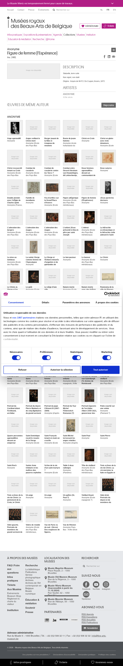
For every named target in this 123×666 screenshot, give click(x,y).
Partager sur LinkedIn (109, 56)
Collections (69, 34)
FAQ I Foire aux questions (13, 569)
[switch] (46, 357)
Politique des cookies (107, 654)
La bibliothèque (32, 569)
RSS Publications (90, 622)
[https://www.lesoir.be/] (64, 619)
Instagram (106, 589)
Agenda (57, 34)
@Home (50, 39)
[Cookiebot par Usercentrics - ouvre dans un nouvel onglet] (106, 294)
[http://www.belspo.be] (47, 620)
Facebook (86, 589)
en (114, 10)
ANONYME (69, 95)
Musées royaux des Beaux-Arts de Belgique (7, 19)
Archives (29, 580)
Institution (91, 34)
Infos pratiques (14, 34)
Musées (81, 34)
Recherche (38, 39)
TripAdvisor (86, 599)
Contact (21, 10)
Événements (43, 10)
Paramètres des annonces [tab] (76, 302)
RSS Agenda (88, 614)
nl (101, 10)
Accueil (10, 10)
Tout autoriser (100, 370)
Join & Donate (91, 26)
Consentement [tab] (16, 302)
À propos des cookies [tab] (107, 302)
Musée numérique (30, 592)
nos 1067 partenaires (24, 317)
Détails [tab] (45, 302)
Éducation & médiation (19, 39)
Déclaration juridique (86, 654)
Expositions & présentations (37, 34)
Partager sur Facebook (104, 56)
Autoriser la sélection (61, 370)
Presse (31, 10)
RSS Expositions (89, 617)
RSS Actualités (89, 619)
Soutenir (30, 607)
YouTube (96, 589)
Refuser (22, 370)
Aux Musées (14, 589)
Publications (31, 572)
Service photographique (32, 576)
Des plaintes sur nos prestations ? (36, 654)
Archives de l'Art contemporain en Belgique (33, 585)
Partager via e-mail (113, 56)
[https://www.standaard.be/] (74, 620)
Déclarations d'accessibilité (64, 654)
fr (108, 10)
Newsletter (92, 628)
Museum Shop (14, 596)
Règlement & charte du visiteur (13, 601)
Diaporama (108, 105)
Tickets (110, 26)
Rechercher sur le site (54, 9)
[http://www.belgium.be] (54, 620)
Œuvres (113, 50)
